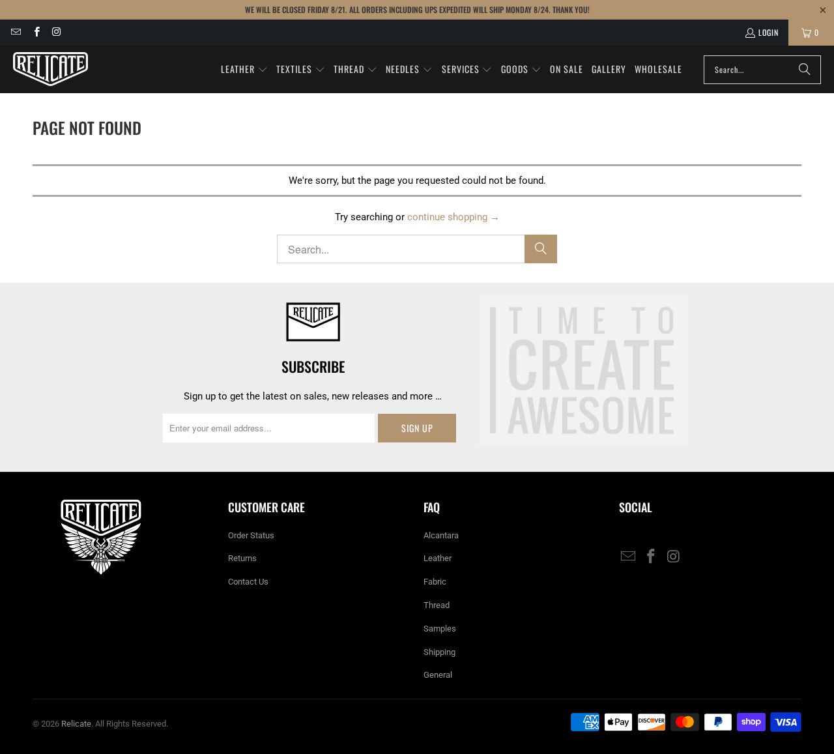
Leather (438, 558)
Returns (242, 558)
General (438, 675)
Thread (437, 605)
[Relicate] (50, 69)
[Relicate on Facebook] (35, 32)
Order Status (251, 535)
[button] (244, 69)
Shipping (439, 652)
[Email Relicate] (15, 32)
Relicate (76, 724)
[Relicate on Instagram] (56, 32)
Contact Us (248, 582)
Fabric (435, 582)
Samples (440, 628)
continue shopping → (453, 217)
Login (768, 32)
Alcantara (441, 535)
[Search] (804, 69)
